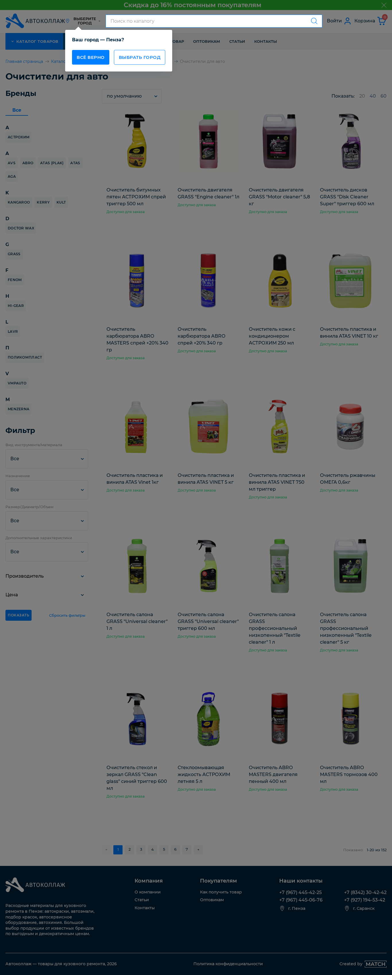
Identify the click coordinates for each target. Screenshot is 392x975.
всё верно (91, 57)
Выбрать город (140, 57)
